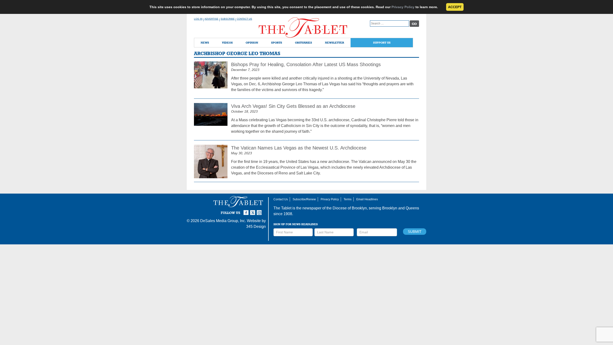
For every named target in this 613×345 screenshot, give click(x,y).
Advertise (211, 18)
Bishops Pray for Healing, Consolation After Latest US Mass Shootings (306, 64)
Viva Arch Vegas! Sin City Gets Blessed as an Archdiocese (293, 106)
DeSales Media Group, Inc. (223, 221)
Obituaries (303, 42)
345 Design (256, 226)
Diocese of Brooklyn (350, 208)
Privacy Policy (403, 7)
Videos (227, 42)
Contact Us (244, 18)
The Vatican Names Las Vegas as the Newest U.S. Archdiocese (298, 147)
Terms (348, 199)
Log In (198, 18)
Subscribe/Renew (304, 199)
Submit (414, 232)
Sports (276, 42)
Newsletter (334, 42)
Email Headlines (367, 199)
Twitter (253, 210)
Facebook (246, 210)
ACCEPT (455, 7)
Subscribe (228, 18)
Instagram (260, 210)
